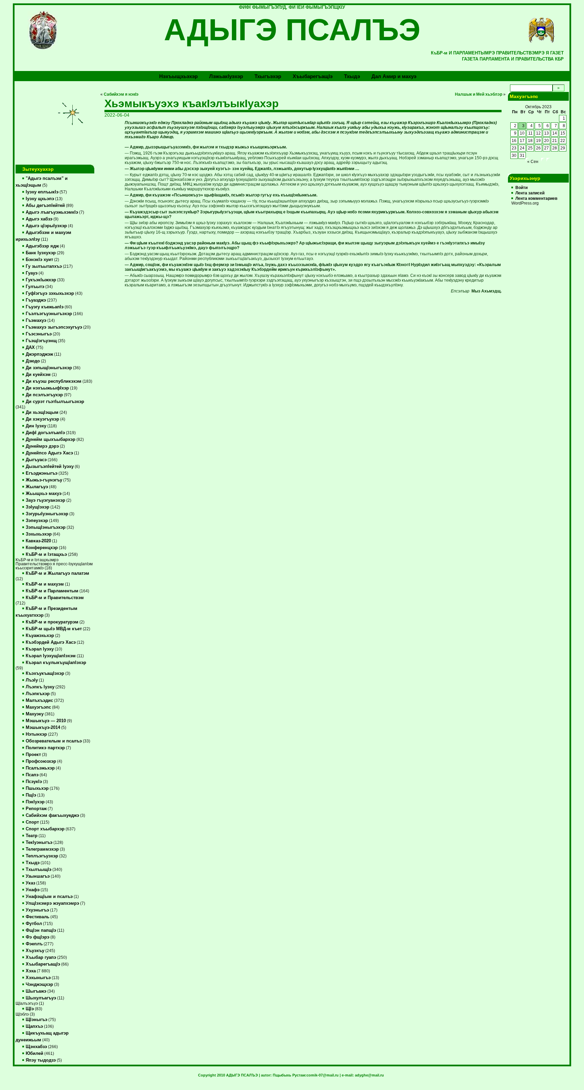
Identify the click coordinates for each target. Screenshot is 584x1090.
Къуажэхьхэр (40, 635)
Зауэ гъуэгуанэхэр (45, 500)
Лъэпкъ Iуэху (40, 687)
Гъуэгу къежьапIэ (45, 307)
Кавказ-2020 (38, 541)
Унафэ (33, 889)
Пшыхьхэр (37, 788)
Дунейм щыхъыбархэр (50, 439)
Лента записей (529, 193)
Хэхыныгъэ (38, 977)
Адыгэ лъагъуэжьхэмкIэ (52, 212)
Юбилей (34, 1053)
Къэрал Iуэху (40, 649)
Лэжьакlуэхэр (226, 76)
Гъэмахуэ (36, 320)
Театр (32, 835)
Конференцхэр (42, 547)
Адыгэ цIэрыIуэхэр (46, 225)
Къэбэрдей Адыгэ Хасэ (51, 642)
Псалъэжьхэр (40, 768)
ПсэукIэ (34, 781)
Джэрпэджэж (39, 354)
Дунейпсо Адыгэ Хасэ (49, 453)
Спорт (32, 822)
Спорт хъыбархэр (45, 829)
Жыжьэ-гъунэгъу (44, 480)
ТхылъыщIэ (38, 869)
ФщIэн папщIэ (41, 930)
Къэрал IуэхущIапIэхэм (51, 656)
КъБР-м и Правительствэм (55, 597)
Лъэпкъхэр (38, 693)
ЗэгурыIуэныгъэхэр (47, 514)
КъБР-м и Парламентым (52, 591)
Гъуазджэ (36, 300)
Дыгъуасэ (36, 459)
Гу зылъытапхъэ (44, 266)
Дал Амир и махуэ (393, 76)
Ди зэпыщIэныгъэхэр (49, 367)
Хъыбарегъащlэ (313, 76)
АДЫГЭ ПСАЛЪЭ (292, 30)
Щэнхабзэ (36, 1046)
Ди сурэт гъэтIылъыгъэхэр (55, 401)
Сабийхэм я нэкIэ (121, 94)
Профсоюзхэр (41, 761)
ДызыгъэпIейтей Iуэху (50, 466)
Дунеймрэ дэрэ (42, 446)
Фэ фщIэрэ (37, 937)
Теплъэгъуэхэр (42, 856)
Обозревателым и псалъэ (54, 741)
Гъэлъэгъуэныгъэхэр (49, 313)
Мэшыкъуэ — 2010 (46, 720)
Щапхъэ (34, 1026)
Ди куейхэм (38, 374)
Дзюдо (33, 361)
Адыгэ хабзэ (39, 219)
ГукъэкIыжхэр (41, 280)
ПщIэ (31, 795)
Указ (30, 883)
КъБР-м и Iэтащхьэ (46, 554)
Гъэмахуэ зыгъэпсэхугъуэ (54, 327)
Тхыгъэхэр (267, 76)
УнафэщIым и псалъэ (49, 896)
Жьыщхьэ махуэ (44, 493)
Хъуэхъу (35, 950)
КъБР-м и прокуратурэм (52, 622)
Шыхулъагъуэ (41, 998)
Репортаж (36, 808)
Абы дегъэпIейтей (45, 205)
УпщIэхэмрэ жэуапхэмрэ (52, 903)
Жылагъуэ (37, 486)
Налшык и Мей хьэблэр (478, 94)
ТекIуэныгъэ (39, 842)
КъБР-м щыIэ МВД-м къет (54, 628)
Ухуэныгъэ (37, 910)
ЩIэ (30, 1008)
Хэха (31, 971)
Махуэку (35, 714)
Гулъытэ (35, 286)
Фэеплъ (34, 944)
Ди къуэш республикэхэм (53, 381)
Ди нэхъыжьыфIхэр (47, 388)
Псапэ (32, 775)
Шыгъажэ (36, 991)
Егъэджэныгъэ (41, 473)
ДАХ (30, 347)
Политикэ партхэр (45, 747)
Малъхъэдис (39, 700)
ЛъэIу (32, 680)
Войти (521, 188)
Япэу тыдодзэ (41, 1060)
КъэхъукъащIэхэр (45, 673)
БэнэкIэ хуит (39, 259)
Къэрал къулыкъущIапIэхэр (56, 662)
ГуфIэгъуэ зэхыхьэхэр (50, 293)
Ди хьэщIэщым (42, 412)
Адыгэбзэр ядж (42, 246)
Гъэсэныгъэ (39, 334)
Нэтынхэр (36, 734)
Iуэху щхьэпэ (40, 198)
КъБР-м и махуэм (45, 584)
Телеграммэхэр (42, 849)
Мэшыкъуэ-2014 (43, 727)
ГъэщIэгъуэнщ (41, 340)
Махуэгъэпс (38, 707)
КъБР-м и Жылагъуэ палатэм (57, 573)
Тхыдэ (352, 76)
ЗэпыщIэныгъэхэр (46, 527)
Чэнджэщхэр (39, 984)
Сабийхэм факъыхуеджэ (52, 815)
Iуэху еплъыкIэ (42, 192)
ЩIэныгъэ (36, 1019)
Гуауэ (32, 273)
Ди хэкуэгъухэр (42, 419)
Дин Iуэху (36, 426)
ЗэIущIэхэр (37, 507)
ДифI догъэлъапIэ (45, 432)
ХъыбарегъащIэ (43, 964)
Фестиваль (37, 917)
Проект (33, 754)
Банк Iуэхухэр (41, 253)
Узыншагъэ (38, 876)
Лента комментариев (536, 198)
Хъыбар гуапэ (41, 957)
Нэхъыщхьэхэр (178, 76)
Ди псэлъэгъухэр (44, 395)
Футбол (34, 923)
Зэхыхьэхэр (39, 534)
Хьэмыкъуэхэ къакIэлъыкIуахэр (191, 103)
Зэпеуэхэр (37, 520)
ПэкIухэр (35, 802)
